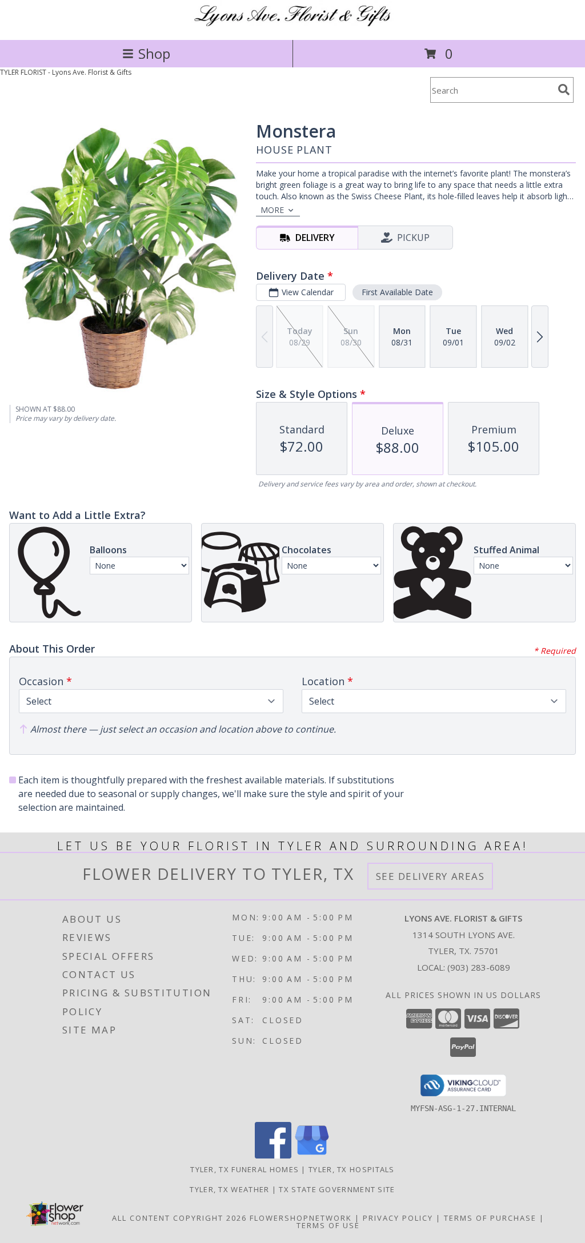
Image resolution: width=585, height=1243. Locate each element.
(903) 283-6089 (478, 967)
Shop (154, 53)
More (272, 209)
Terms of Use (328, 1225)
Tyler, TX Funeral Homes (244, 1169)
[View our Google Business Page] (312, 1155)
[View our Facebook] (273, 1155)
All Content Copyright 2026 (179, 1218)
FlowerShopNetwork (301, 1218)
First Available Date (397, 292)
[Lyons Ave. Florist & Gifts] (292, 23)
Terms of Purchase (490, 1218)
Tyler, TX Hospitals (351, 1169)
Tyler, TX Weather (229, 1189)
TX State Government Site (337, 1189)
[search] (564, 89)
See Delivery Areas (430, 876)
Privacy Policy (398, 1218)
